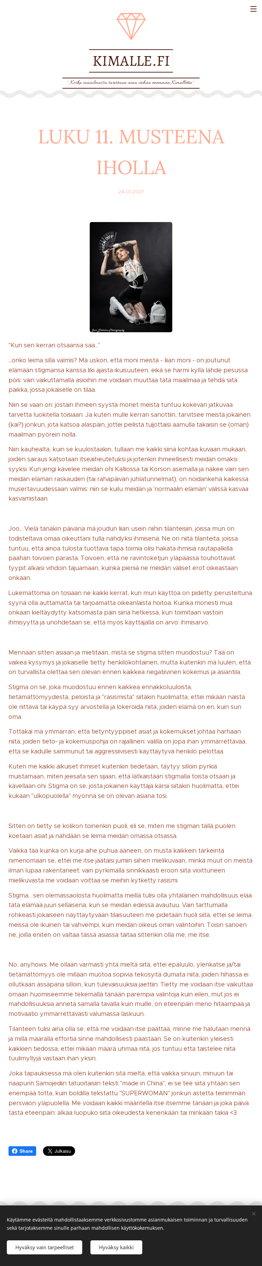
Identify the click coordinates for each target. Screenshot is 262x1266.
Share (26, 1151)
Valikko (253, 8)
